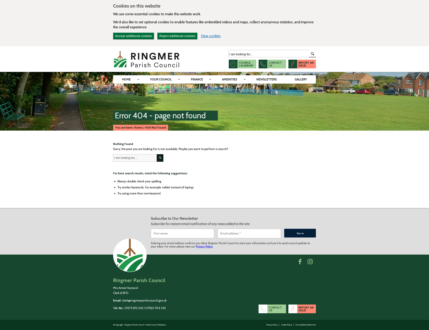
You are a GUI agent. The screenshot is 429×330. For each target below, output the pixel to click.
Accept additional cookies (133, 36)
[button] (300, 261)
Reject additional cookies (177, 36)
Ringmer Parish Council (134, 325)
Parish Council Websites (156, 325)
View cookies (211, 35)
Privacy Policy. (204, 246)
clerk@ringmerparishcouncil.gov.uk (144, 300)
